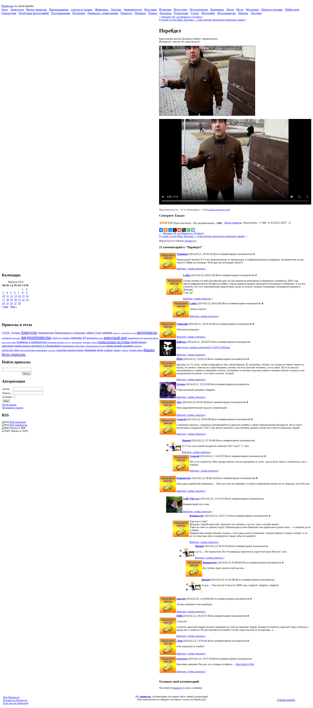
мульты (94, 342)
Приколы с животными (103, 13)
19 (11, 299)
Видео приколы (36, 9)
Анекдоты (17, 9)
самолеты (51, 350)
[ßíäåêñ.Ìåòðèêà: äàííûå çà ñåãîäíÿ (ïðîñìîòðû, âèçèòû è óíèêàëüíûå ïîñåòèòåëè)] (286, 700)
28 (19, 303)
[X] (175, 230)
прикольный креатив (119, 345)
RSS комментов (18, 425)
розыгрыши (41, 350)
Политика (78, 13)
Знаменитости (133, 9)
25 (7, 303)
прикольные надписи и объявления (37, 345)
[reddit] (179, 230)
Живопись (101, 9)
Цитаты (243, 13)
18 (7, 299)
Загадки (116, 9)
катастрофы (6, 342)
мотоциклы (77, 342)
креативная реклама (55, 342)
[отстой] (161, 222)
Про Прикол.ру (11, 697)
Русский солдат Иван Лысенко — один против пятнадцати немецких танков (202, 19)
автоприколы (147, 332)
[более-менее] (166, 222)
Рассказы (165, 13)
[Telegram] (193, 230)
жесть (100, 338)
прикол (189, 240)
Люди (230, 9)
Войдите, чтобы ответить (191, 268)
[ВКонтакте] (161, 230)
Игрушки (150, 9)
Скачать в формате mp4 (218, 209)
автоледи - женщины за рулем (124, 333)
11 (7, 296)
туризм (124, 350)
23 (27, 299)
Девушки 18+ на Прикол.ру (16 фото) (181, 16)
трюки (116, 350)
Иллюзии (165, 9)
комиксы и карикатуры (32, 342)
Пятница (140, 13)
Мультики (252, 9)
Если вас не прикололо (16, 703)
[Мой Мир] (170, 230)
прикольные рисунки (73, 346)
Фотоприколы (226, 13)
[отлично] (171, 222)
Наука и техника (272, 9)
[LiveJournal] (184, 230)
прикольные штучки (95, 346)
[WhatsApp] (188, 230)
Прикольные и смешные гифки (74, 332)
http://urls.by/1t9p (245, 664)
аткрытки (7, 338)
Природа (126, 13)
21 (19, 299)
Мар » (13, 306)
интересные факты (150, 338)
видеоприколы (36, 337)
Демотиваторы (45, 332)
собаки (108, 350)
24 (3, 303)
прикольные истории (114, 342)
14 (19, 296)
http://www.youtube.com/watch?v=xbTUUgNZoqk (203, 347)
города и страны (81, 9)
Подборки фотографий (34, 13)
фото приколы (13, 354)
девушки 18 (78, 337)
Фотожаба (208, 13)
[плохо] (163, 222)
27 (15, 303)
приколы (145, 696)
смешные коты (93, 350)
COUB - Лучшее (11, 332)
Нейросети (292, 9)
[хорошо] (168, 222)
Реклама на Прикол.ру (15, 700)
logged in (177, 687)
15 (23, 296)
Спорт (195, 13)
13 (15, 296)
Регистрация (9, 404)
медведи (67, 342)
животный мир (115, 337)
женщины (92, 338)
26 (11, 303)
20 (15, 299)
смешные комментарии (69, 350)
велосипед (16, 338)
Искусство (180, 9)
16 (27, 296)
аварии (107, 332)
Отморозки (8, 13)
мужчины (86, 342)
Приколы (7, 6)
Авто (4, 9)
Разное (152, 13)
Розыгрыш (181, 13)
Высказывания (58, 9)
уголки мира (136, 350)
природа (138, 346)
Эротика (256, 13)
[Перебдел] (207, 114)
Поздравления (60, 13)
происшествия (10, 350)
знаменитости (135, 338)
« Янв (5, 306)
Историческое (199, 9)
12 (11, 296)
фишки (149, 350)
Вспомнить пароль (12, 407)
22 (23, 299)
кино (14, 342)
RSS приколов (17, 422)
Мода (239, 9)
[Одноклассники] (166, 230)
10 (3, 296)
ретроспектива (27, 350)
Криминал (217, 9)
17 (3, 299)
